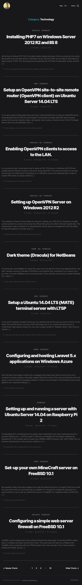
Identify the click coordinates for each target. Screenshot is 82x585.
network (7, 234)
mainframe (28, 335)
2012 (6, 69)
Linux (36, 83)
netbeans (22, 281)
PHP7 (19, 69)
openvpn (12, 128)
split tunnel (20, 234)
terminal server (40, 335)
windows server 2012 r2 (47, 69)
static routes (28, 181)
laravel (22, 388)
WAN (40, 128)
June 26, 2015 (41, 366)
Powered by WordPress (29, 580)
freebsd (7, 500)
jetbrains (16, 281)
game (12, 500)
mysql (7, 447)
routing (21, 181)
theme (34, 281)
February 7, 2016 (41, 160)
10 (50, 568)
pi (17, 447)
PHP (14, 447)
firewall (7, 553)
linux (20, 335)
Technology (45, 30)
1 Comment (53, 425)
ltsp (23, 335)
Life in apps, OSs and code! (13, 580)
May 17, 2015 (41, 425)
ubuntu (33, 128)
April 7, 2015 (41, 532)
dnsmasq (15, 335)
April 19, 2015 (47, 479)
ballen (37, 48)
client (7, 128)
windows (36, 69)
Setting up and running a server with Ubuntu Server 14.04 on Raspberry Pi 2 (41, 414)
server (24, 69)
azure (7, 388)
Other (36, 461)
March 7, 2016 (47, 106)
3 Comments (54, 213)
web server (30, 69)
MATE (33, 335)
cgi (10, 69)
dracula (11, 281)
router (17, 128)
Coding (33, 248)
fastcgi (14, 69)
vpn (37, 128)
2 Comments (54, 160)
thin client (48, 335)
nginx (11, 447)
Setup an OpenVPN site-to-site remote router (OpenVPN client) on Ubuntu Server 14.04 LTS (41, 95)
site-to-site (27, 128)
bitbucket (12, 388)
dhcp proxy (8, 335)
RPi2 (27, 447)
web (39, 447)
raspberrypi (21, 447)
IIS (17, 69)
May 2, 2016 (47, 48)
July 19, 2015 (47, 313)
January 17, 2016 (47, 260)
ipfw (17, 553)
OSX (40, 142)
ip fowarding (9, 181)
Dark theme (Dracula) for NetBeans (41, 255)
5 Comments (53, 366)
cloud (17, 388)
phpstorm (28, 281)
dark (6, 281)
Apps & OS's (36, 30)
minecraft (17, 500)
